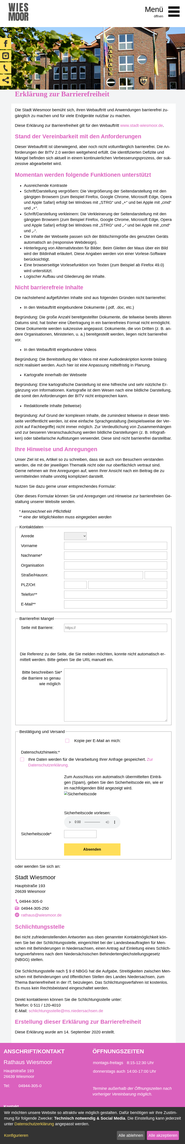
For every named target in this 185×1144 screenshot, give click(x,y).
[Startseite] (18, 13)
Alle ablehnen (130, 1135)
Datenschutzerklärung (34, 1124)
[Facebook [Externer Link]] (5, 43)
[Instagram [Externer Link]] (5, 55)
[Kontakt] (5, 68)
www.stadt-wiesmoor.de (141, 125)
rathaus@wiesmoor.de (41, 915)
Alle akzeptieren (162, 1135)
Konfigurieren (16, 1135)
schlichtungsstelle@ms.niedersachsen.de (66, 1011)
